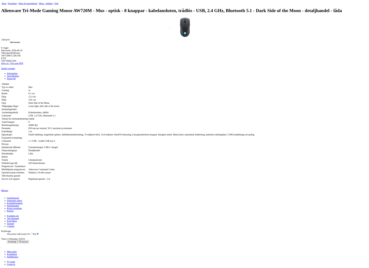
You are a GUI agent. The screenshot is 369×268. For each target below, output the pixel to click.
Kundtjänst (12, 254)
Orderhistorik (13, 198)
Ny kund (11, 262)
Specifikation (13, 76)
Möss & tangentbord (28, 3)
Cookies (10, 226)
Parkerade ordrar (14, 200)
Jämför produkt (8, 68)
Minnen (4, 190)
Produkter (12, 3)
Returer (10, 211)
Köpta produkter (14, 208)
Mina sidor (12, 251)
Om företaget (13, 218)
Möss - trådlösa (46, 3)
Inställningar (12, 257)
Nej (34, 234)
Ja (29, 234)
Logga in (11, 264)
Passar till (11, 78)
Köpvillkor (12, 221)
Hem (4, 3)
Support (10, 223)
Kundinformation (15, 203)
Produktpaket (13, 206)
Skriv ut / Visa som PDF (12, 63)
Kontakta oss (13, 216)
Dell (56, 3)
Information (12, 73)
